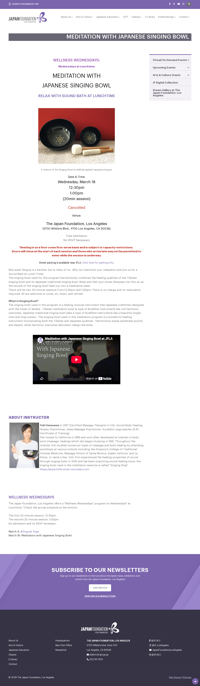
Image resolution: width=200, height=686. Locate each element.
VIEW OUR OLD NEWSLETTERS (100, 596)
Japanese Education (107, 17)
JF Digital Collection (165, 82)
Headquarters (62, 641)
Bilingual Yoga (30, 531)
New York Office (63, 645)
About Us (66, 17)
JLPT (125, 17)
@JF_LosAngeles (160, 645)
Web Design (175, 677)
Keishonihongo (166, 17)
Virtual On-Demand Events (170, 60)
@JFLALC (155, 641)
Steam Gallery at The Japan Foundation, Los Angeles (167, 93)
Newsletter (61, 650)
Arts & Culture (83, 17)
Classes (135, 17)
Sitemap (187, 677)
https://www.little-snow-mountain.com (64, 469)
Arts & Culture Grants (166, 75)
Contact (183, 17)
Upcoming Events (164, 67)
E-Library (150, 17)
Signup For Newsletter (25, 4)
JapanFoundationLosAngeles (167, 650)
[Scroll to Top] (195, 681)
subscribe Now (100, 588)
